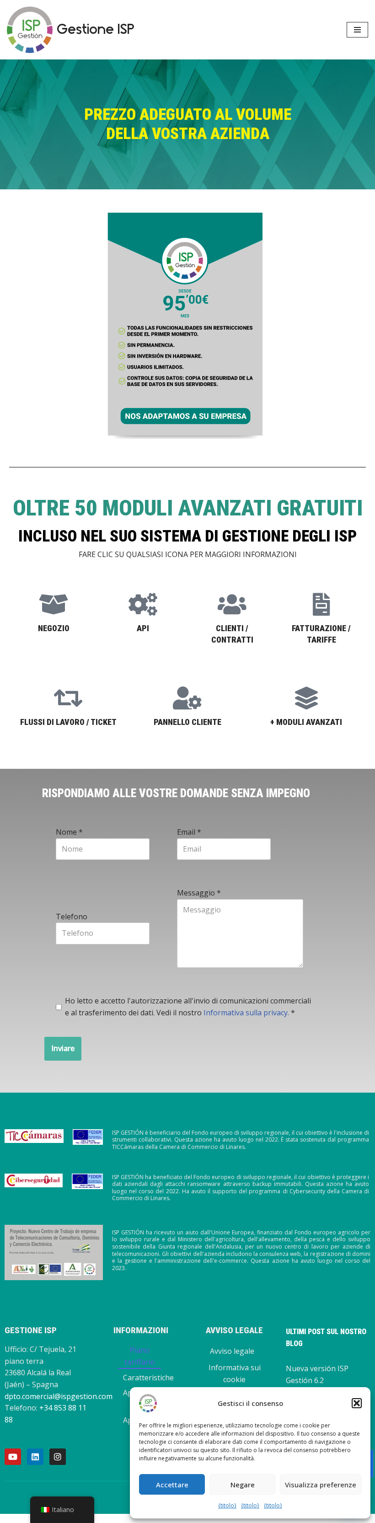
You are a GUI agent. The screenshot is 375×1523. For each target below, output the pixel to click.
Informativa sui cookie (235, 1373)
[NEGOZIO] (54, 604)
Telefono (71, 917)
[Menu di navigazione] (357, 30)
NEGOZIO (54, 628)
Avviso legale (232, 1351)
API (143, 628)
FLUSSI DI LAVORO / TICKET (68, 722)
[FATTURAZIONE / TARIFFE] (321, 604)
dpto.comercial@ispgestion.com (58, 1396)
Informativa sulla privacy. (246, 1013)
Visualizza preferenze (320, 1484)
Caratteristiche (148, 1378)
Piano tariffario (139, 1356)
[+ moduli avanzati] (306, 697)
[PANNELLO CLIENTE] (187, 697)
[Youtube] (13, 1456)
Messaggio (199, 893)
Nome (69, 832)
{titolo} (227, 1505)
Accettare (172, 1484)
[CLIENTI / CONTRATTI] (232, 604)
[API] (143, 604)
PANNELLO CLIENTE (187, 722)
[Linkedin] (35, 1456)
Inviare (63, 1048)
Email (189, 832)
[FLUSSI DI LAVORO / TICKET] (68, 697)
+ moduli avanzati (306, 722)
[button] (356, 1403)
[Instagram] (57, 1456)
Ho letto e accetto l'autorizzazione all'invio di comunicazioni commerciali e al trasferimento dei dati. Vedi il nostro (188, 1007)
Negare (242, 1484)
